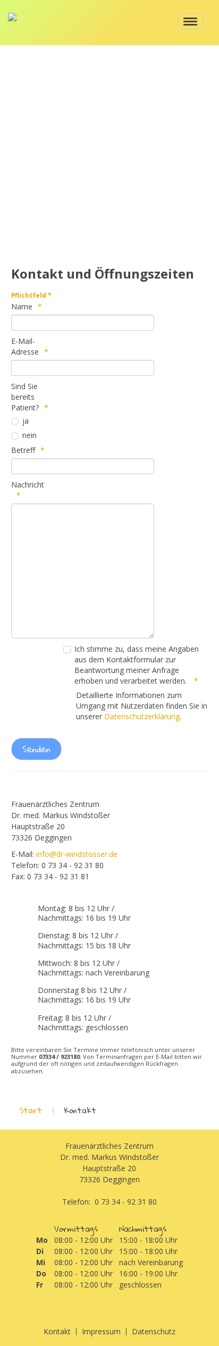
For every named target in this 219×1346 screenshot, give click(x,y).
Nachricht (27, 484)
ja (25, 421)
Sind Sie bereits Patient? (25, 397)
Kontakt (57, 1331)
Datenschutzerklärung (142, 716)
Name (21, 306)
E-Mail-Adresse (25, 346)
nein (29, 435)
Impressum (101, 1331)
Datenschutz (153, 1331)
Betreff (23, 450)
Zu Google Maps (109, 143)
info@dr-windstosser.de (76, 854)
